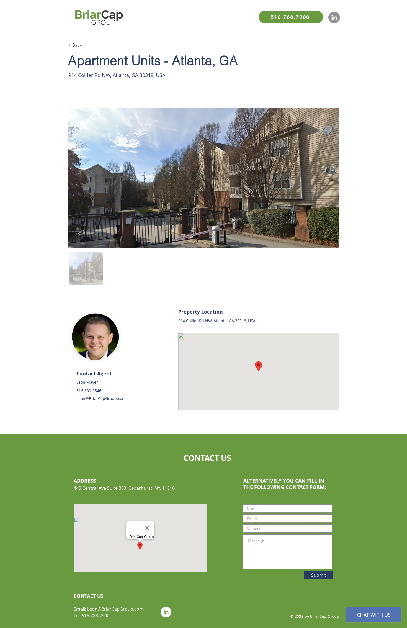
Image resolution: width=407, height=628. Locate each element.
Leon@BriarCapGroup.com (101, 398)
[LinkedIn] (334, 17)
